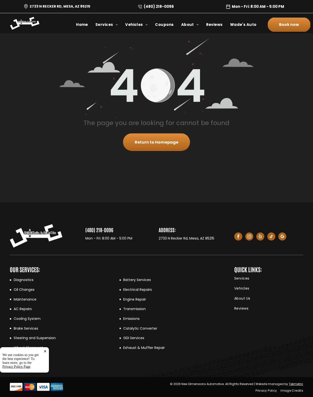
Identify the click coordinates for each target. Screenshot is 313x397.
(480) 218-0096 (159, 6)
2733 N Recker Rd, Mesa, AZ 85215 (60, 6)
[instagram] (249, 237)
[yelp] (260, 237)
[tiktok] (271, 237)
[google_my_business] (282, 237)
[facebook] (238, 237)
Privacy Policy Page (16, 366)
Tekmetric (296, 384)
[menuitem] (85, 25)
